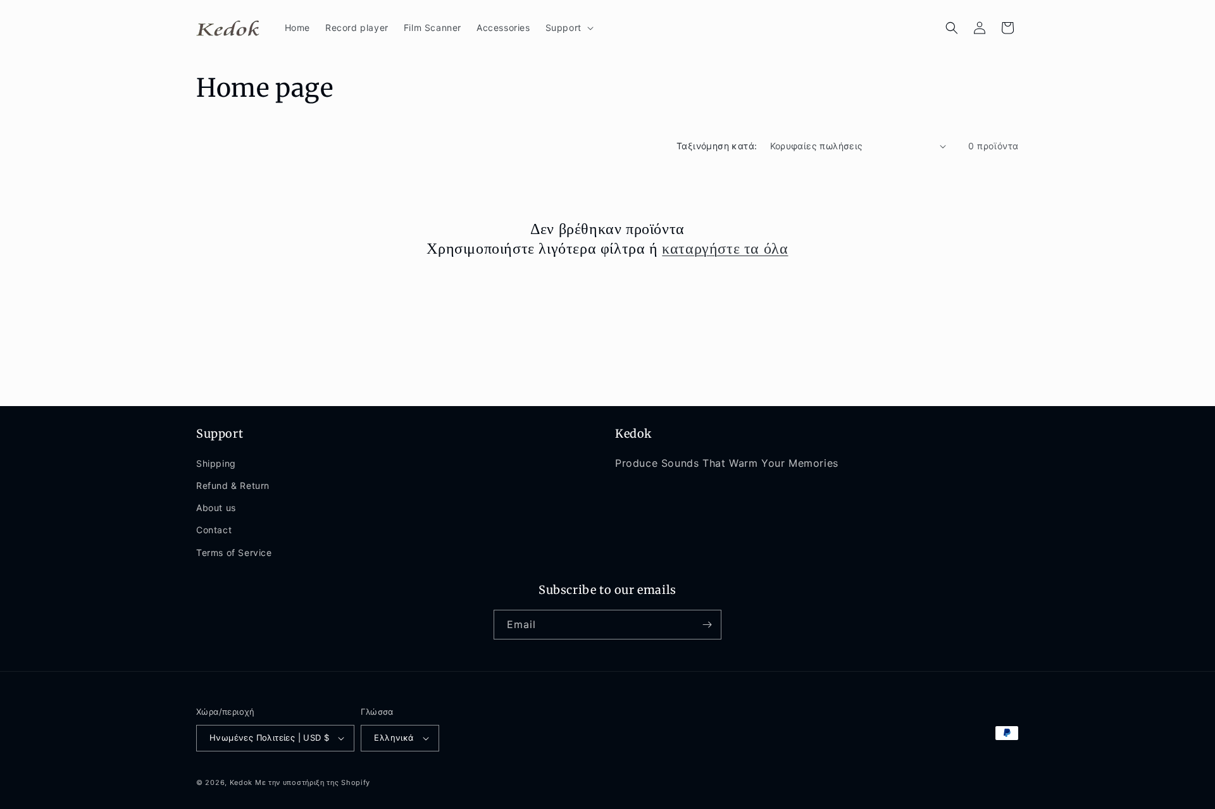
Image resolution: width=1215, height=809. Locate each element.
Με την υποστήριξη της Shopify (312, 782)
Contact (214, 529)
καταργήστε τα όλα (725, 248)
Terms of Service (234, 552)
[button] (568, 28)
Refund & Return (233, 485)
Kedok (241, 782)
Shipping (216, 463)
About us (216, 507)
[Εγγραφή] (707, 624)
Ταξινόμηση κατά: (716, 145)
